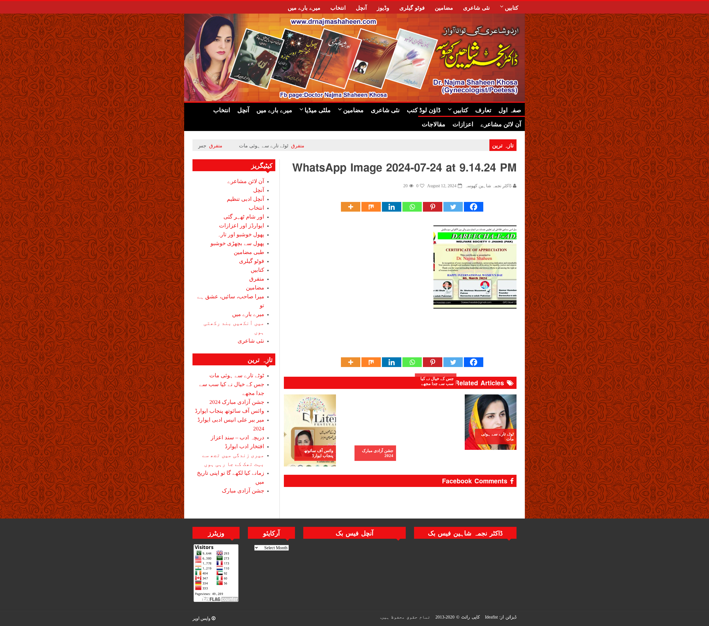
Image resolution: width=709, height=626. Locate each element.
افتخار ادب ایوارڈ (244, 446)
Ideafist (491, 617)
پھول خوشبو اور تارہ (240, 234)
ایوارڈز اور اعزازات (241, 225)
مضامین (255, 287)
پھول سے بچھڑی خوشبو (237, 243)
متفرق (332, 145)
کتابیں (257, 270)
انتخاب (256, 208)
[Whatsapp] (412, 207)
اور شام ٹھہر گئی (244, 217)
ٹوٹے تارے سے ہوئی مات (298, 145)
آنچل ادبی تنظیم (245, 199)
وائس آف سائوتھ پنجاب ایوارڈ (318, 453)
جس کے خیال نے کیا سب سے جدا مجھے (201, 145)
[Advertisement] (416, 338)
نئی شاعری (251, 341)
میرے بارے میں (248, 314)
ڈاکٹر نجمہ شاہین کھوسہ (488, 185)
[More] (350, 207)
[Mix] (371, 207)
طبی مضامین (249, 252)
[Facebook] (473, 207)
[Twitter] (453, 207)
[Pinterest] (432, 207)
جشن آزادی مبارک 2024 (377, 453)
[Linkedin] (391, 207)
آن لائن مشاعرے (245, 181)
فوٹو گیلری (251, 261)
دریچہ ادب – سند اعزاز (237, 437)
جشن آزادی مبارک (243, 491)
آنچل (258, 190)
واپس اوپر (202, 618)
